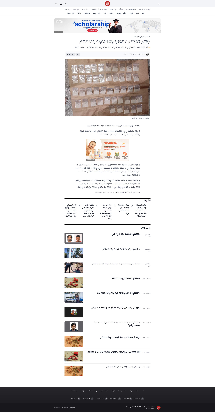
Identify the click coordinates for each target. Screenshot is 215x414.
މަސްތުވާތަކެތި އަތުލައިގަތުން (140, 37)
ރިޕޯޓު (105, 13)
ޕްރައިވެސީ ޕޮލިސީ (72, 407)
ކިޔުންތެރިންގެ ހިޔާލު (64, 407)
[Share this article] (78, 54)
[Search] (56, 3)
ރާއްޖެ (143, 13)
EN (65, 4)
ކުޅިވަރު (131, 13)
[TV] (60, 3)
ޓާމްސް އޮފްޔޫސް (56, 407)
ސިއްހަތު (111, 13)
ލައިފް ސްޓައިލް (70, 13)
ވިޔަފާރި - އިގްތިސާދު (121, 13)
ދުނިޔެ (137, 13)
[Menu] (159, 3)
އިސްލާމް (79, 13)
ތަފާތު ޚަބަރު (87, 13)
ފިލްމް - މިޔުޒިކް (96, 13)
